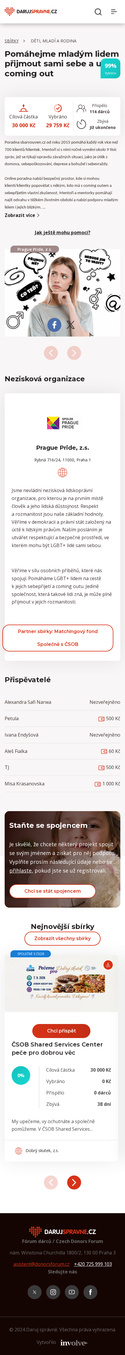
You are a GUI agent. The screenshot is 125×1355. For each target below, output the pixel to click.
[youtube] (72, 1292)
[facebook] (90, 1292)
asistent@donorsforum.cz (41, 1264)
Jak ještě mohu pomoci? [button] (62, 232)
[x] (35, 1292)
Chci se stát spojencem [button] (52, 891)
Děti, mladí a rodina (53, 41)
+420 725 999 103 (93, 1264)
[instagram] (53, 1292)
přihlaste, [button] (21, 870)
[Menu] (115, 12)
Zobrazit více (20, 215)
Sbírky (12, 41)
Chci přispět (61, 1031)
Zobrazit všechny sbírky (62, 938)
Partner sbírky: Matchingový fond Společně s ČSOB (58, 638)
